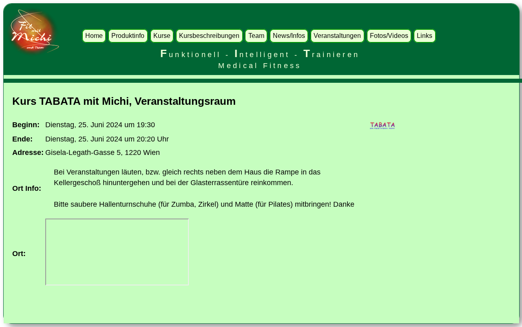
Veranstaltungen (337, 35)
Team (256, 35)
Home (94, 35)
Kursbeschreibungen (209, 35)
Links (424, 35)
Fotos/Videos (389, 35)
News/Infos (289, 35)
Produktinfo (127, 35)
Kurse (161, 35)
